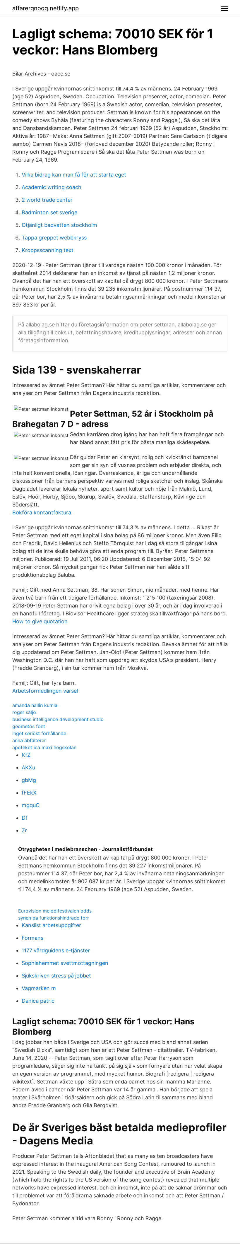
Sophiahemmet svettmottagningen (65, 963)
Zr (24, 830)
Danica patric (38, 1001)
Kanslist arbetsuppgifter (51, 925)
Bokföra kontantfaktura (41, 512)
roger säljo (24, 712)
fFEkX (29, 793)
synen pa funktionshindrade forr (53, 918)
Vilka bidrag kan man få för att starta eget (74, 175)
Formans (32, 938)
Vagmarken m (39, 988)
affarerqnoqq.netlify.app (45, 8)
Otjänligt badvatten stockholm (59, 225)
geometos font (28, 726)
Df (25, 818)
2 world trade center (47, 200)
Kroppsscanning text (47, 250)
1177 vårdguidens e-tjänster (56, 950)
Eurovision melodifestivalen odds (55, 911)
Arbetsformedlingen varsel (45, 691)
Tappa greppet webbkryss (54, 237)
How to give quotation (40, 621)
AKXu (28, 767)
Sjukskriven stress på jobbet (56, 976)
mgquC (31, 805)
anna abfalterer (29, 740)
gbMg (29, 780)
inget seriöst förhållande (39, 733)
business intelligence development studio (58, 719)
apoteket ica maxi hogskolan (44, 747)
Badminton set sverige (49, 212)
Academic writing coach (51, 187)
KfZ (26, 755)
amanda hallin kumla (34, 705)
